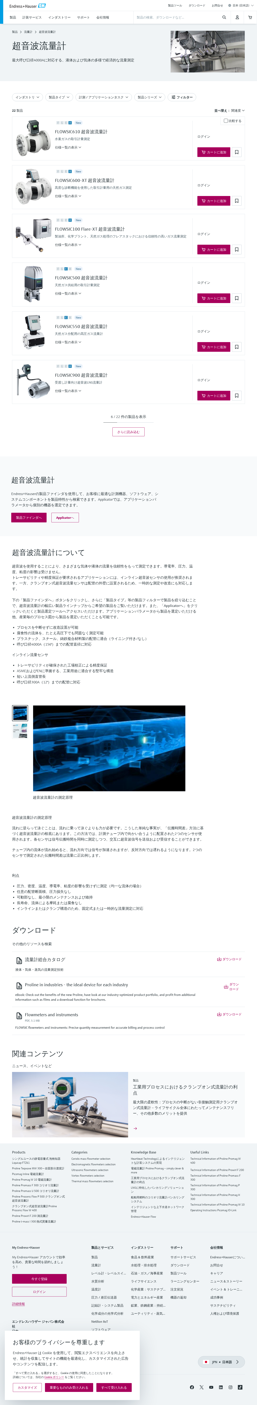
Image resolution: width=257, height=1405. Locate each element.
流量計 (28, 32)
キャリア (216, 1273)
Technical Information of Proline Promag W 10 (217, 1204)
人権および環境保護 (224, 1313)
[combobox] (243, 5)
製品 (15, 32)
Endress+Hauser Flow (143, 1216)
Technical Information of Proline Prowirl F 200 (217, 1170)
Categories (79, 1152)
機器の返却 (178, 1297)
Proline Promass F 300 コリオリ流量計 (35, 1185)
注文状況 (176, 1289)
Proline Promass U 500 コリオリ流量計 (35, 1191)
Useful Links (199, 1152)
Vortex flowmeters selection (87, 1175)
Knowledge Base (143, 1152)
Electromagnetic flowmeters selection (93, 1164)
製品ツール (175, 5)
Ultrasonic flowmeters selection (89, 1170)
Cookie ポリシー (54, 1377)
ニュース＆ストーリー (226, 1281)
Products (18, 1152)
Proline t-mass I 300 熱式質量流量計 (34, 1221)
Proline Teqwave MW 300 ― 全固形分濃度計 (38, 1168)
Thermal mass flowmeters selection (92, 1181)
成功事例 (216, 1297)
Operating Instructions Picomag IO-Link (213, 1210)
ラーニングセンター (184, 1281)
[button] (68, 147)
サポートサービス (183, 1257)
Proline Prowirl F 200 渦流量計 (30, 1216)
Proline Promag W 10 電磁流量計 (32, 1179)
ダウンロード (197, 5)
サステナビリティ (223, 1305)
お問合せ (217, 5)
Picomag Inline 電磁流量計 (28, 1174)
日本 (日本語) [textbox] (241, 5)
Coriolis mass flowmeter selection (90, 1159)
